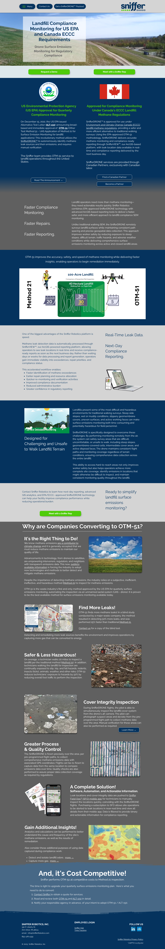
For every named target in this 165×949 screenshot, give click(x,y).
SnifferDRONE (28, 141)
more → (69, 857)
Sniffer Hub (79, 928)
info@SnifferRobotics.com (38, 933)
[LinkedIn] (133, 929)
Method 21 (69, 583)
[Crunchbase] (139, 929)
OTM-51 (63, 898)
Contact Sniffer (42, 894)
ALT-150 (77, 898)
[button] (66, 430)
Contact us (84, 628)
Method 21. (125, 622)
